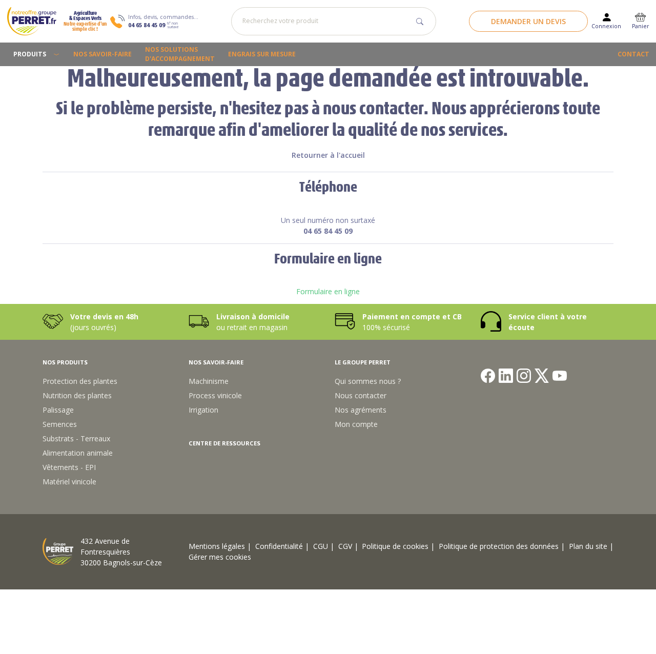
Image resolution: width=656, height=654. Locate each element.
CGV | (348, 546)
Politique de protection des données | (502, 546)
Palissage (58, 410)
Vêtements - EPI (69, 467)
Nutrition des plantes (77, 395)
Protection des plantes (80, 381)
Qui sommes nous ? (368, 381)
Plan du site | (591, 546)
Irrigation (203, 410)
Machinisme (209, 381)
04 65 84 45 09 (146, 25)
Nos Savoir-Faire (102, 54)
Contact (633, 54)
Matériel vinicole (69, 481)
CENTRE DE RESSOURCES (224, 443)
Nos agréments (360, 410)
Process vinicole (215, 395)
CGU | (323, 546)
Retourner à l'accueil (328, 155)
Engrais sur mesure (262, 54)
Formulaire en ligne (328, 291)
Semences (60, 424)
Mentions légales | (220, 546)
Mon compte (356, 424)
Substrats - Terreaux (76, 438)
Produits (29, 54)
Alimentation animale (78, 453)
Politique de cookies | (398, 546)
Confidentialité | (282, 546)
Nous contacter (360, 395)
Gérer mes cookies (220, 557)
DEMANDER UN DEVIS (528, 21)
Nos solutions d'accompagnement (180, 54)
